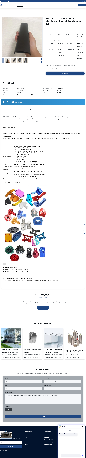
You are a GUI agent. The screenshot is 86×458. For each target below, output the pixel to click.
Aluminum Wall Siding (48, 442)
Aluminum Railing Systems (49, 439)
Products (20, 5)
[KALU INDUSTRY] (1, 5)
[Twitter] (77, 1)
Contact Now (11, 357)
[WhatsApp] (84, 233)
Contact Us (45, 5)
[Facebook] (74, 1)
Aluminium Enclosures (48, 444)
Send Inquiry (43, 308)
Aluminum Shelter (47, 437)
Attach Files (7, 406)
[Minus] (82, 426)
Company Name (47, 385)
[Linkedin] (79, 1)
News (66, 5)
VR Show (28, 5)
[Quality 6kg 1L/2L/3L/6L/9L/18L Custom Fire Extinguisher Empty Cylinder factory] (75, 338)
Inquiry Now (82, 5)
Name (6, 385)
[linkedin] (6, 450)
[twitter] (3, 450)
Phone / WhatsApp (48, 378)
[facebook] (1, 450)
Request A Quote (56, 5)
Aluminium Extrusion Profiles (14, 10)
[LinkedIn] (84, 230)
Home (12, 5)
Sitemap (26, 444)
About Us (36, 5)
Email (6, 378)
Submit (43, 416)
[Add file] (59, 455)
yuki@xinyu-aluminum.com (14, 1)
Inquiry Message (9, 392)
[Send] (83, 455)
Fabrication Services (47, 435)
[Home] (1, 11)
